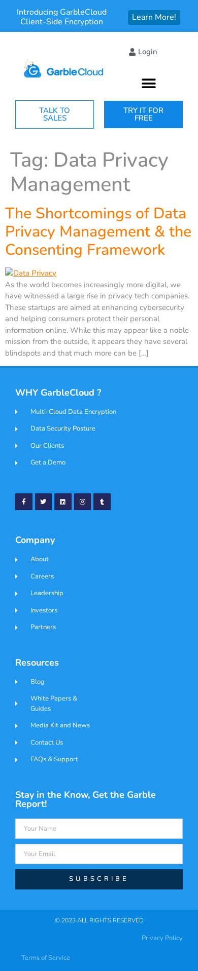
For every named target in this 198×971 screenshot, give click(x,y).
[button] (149, 83)
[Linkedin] (63, 502)
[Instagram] (82, 502)
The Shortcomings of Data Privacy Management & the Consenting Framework (98, 231)
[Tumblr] (102, 502)
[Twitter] (43, 502)
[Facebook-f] (23, 502)
